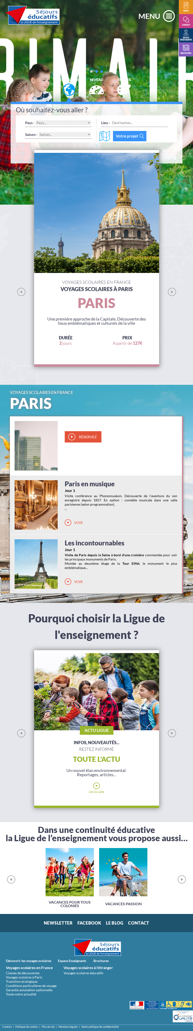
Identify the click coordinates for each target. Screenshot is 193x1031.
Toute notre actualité (21, 994)
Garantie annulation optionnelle (29, 990)
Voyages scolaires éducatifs (83, 973)
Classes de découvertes (23, 973)
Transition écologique (21, 981)
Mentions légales (68, 1026)
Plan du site (48, 1026)
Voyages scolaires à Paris (24, 977)
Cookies (7, 1026)
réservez (88, 436)
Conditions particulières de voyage (31, 986)
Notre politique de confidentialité (100, 1026)
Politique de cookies (26, 1026)
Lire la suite (96, 792)
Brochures (101, 961)
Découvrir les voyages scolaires (28, 961)
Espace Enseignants (72, 961)
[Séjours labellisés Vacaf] (176, 1005)
